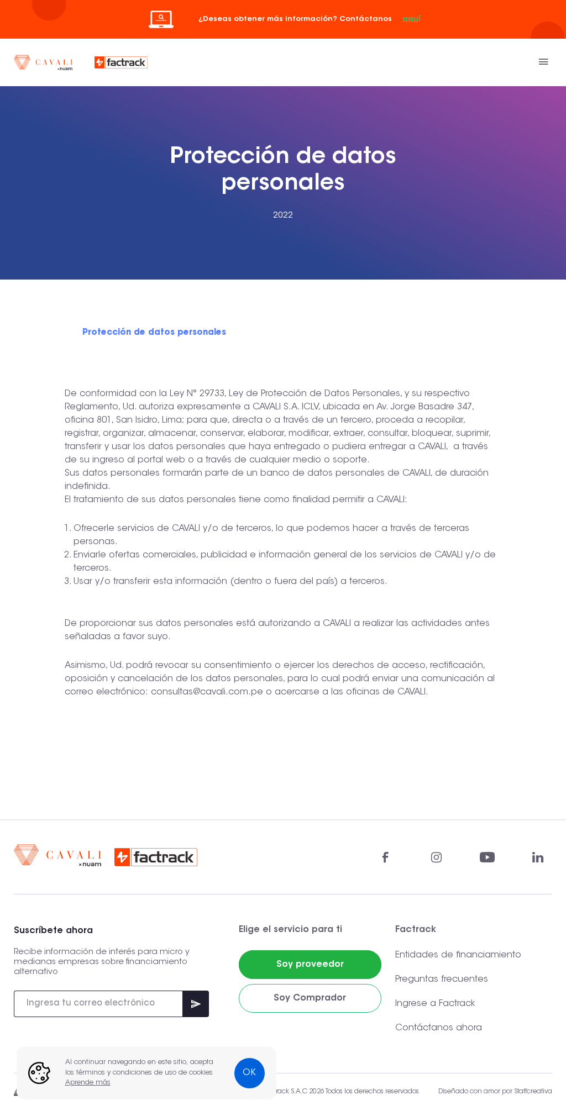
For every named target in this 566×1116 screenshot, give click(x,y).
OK (249, 1072)
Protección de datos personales (154, 333)
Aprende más (88, 1083)
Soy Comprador (310, 998)
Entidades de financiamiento (458, 955)
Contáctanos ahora (438, 1028)
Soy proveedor (310, 964)
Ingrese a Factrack (435, 1003)
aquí (411, 19)
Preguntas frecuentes (441, 979)
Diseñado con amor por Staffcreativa (495, 1091)
